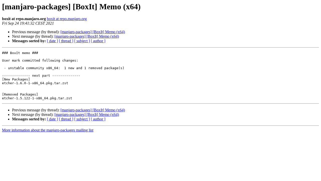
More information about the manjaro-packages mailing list (47, 130)
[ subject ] (82, 41)
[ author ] (98, 41)
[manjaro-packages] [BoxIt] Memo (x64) (92, 32)
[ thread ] (66, 41)
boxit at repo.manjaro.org (67, 19)
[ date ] (52, 41)
